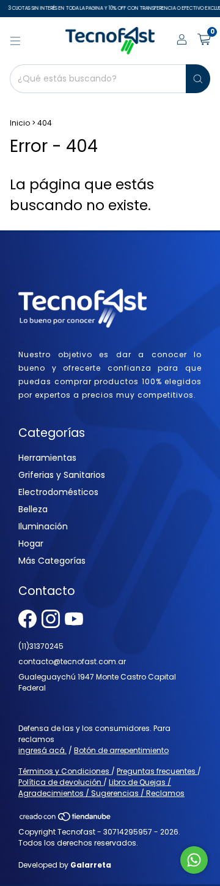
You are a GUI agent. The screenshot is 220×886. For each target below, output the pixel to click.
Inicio (20, 123)
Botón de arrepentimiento (121, 750)
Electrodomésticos (58, 492)
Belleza (33, 509)
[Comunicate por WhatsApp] (194, 860)
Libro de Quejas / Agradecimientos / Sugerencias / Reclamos (101, 787)
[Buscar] (198, 78)
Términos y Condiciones (64, 771)
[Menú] (15, 41)
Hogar (30, 543)
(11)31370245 (41, 646)
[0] (203, 40)
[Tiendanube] (65, 819)
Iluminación (43, 526)
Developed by (64, 865)
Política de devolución (60, 782)
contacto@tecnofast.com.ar (72, 661)
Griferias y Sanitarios (61, 475)
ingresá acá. (42, 750)
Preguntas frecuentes (157, 771)
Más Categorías (52, 561)
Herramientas (47, 458)
